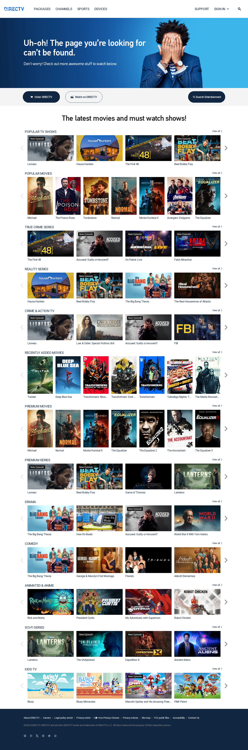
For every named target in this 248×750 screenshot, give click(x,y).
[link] (50, 148)
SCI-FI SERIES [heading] (34, 627)
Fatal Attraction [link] (183, 259)
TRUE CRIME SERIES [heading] (39, 227)
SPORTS (83, 9)
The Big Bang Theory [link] (137, 301)
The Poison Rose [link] (65, 218)
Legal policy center (63, 717)
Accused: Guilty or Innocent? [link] (92, 259)
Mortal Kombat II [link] (148, 218)
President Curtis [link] (85, 618)
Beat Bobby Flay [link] (183, 164)
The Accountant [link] (176, 450)
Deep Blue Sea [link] (64, 397)
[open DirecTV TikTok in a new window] (55, 735)
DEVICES (100, 9)
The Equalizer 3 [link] (204, 450)
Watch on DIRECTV (86, 97)
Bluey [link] (30, 701)
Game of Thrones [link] (135, 492)
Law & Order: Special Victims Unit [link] (95, 343)
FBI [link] (176, 343)
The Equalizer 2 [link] (148, 450)
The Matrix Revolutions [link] (208, 397)
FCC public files (161, 717)
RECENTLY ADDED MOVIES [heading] (44, 352)
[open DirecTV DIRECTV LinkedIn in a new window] (25, 735)
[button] (239, 9)
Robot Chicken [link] (182, 618)
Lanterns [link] (179, 492)
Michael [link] (32, 218)
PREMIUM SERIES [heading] (37, 460)
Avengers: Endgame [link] (178, 218)
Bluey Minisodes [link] (85, 701)
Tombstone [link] (89, 218)
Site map (145, 717)
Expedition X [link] (132, 660)
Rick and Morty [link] (36, 618)
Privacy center (83, 717)
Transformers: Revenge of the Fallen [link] (104, 397)
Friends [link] (129, 576)
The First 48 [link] (132, 164)
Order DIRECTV (43, 97)
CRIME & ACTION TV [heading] (39, 311)
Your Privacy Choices (108, 717)
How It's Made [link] (84, 534)
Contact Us (193, 717)
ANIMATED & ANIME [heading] (39, 585)
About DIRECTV (31, 717)
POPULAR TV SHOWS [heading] (41, 131)
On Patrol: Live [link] (133, 259)
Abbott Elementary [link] (184, 576)
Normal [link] (115, 218)
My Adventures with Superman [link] (142, 618)
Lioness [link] (31, 164)
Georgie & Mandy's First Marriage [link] (95, 576)
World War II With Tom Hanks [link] (191, 534)
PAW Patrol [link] (180, 701)
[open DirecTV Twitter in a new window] (37, 735)
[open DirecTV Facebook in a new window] (31, 735)
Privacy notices (130, 717)
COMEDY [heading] (31, 543)
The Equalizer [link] (203, 218)
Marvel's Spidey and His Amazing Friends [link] (148, 701)
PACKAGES (42, 9)
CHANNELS (64, 9)
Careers (47, 717)
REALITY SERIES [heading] (36, 269)
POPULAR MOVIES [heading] (38, 173)
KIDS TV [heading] (31, 669)
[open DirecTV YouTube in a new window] (49, 735)
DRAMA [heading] (30, 502)
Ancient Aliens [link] (182, 660)
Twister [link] (31, 397)
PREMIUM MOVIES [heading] (38, 406)
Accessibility (178, 717)
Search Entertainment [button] (208, 97)
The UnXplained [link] (85, 660)
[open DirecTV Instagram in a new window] (43, 735)
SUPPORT (202, 9)
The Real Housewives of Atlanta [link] (192, 301)
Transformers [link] (147, 397)
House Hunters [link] (84, 164)
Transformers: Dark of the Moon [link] (129, 397)
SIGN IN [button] (219, 9)
